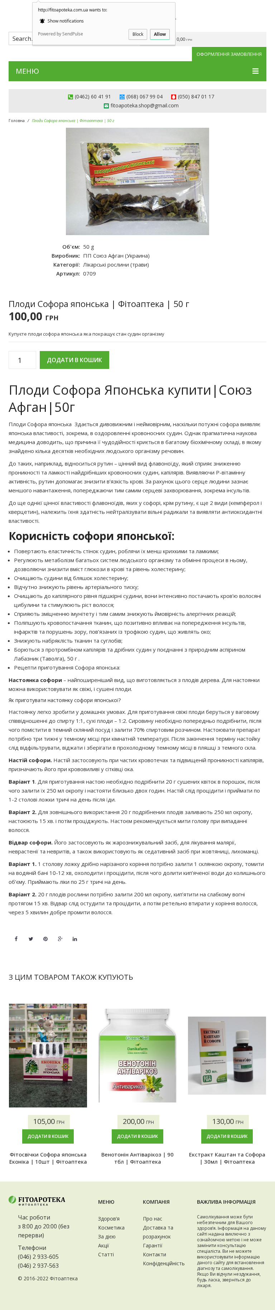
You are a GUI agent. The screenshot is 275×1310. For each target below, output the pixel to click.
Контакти (154, 1254)
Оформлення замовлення (229, 54)
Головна (17, 120)
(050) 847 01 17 (196, 96)
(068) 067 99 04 (144, 96)
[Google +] (60, 934)
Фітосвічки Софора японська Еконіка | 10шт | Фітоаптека (48, 1158)
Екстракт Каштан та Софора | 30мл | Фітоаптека (227, 1158)
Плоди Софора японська (40, 424)
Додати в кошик (74, 360)
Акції (103, 1245)
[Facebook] (16, 934)
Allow (160, 34)
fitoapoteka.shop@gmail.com (145, 105)
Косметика (111, 1227)
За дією (107, 1236)
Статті (106, 1254)
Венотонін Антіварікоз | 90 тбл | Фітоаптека (137, 1158)
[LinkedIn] (75, 934)
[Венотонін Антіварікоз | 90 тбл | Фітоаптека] (137, 1055)
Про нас (152, 1218)
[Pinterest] (45, 934)
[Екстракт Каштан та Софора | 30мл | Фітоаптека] (227, 1055)
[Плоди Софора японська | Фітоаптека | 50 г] (137, 181)
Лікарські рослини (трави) (116, 264)
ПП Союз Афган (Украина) (116, 255)
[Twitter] (31, 934)
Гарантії (153, 1245)
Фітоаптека (64, 1278)
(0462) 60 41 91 (93, 96)
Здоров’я (109, 1218)
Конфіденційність (164, 1263)
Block (137, 34)
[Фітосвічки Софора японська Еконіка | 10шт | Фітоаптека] (48, 1055)
